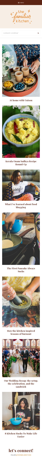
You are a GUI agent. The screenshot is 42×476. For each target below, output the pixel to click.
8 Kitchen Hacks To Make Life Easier (21, 435)
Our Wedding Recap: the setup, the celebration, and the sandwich (21, 383)
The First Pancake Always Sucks (21, 270)
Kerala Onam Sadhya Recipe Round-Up (21, 163)
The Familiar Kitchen (21, 16)
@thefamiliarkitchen (23, 455)
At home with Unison (21, 100)
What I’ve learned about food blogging (21, 206)
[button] (21, 2)
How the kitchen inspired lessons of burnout (21, 332)
